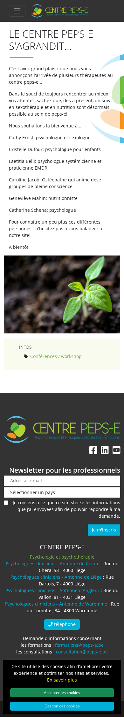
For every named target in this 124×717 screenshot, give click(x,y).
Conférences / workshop (56, 356)
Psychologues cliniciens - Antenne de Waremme (56, 604)
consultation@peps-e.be (82, 652)
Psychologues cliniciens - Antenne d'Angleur (52, 590)
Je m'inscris (104, 530)
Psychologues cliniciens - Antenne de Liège (56, 577)
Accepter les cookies (62, 692)
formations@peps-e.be (79, 645)
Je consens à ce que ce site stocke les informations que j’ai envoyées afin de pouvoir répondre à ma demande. (66, 509)
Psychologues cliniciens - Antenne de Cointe (53, 564)
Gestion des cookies (62, 705)
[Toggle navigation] (17, 11)
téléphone (64, 624)
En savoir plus (62, 680)
